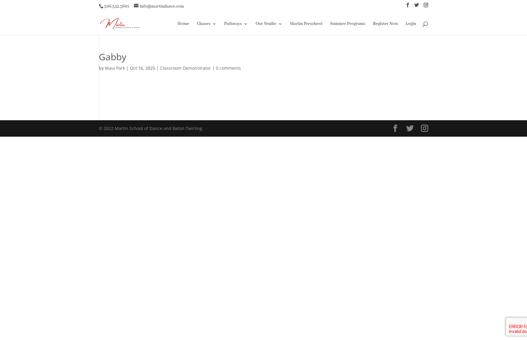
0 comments (228, 68)
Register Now (385, 24)
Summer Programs (347, 24)
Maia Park (115, 68)
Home (183, 24)
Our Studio (266, 24)
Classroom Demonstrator (185, 68)
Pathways (233, 24)
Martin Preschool (306, 24)
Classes (203, 24)
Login (411, 24)
